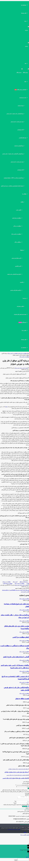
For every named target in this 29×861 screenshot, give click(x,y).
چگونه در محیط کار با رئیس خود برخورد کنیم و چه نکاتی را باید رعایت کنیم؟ (15, 666)
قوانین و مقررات (20, 306)
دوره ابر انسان (21, 105)
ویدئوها (22, 250)
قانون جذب (18, 210)
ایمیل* (15, 803)
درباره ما (24, 298)
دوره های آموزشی (22, 138)
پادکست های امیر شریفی (15, 290)
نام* (15, 801)
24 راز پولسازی (20, 130)
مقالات (22, 202)
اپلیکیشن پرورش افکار (20, 89)
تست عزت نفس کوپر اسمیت (20, 314)
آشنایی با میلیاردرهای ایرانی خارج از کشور (16, 657)
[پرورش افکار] (22, 72)
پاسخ (27, 857)
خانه (25, 81)
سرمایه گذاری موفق (24, 582)
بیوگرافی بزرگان (18, 242)
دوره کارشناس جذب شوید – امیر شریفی (15, 114)
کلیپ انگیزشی (18, 266)
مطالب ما (24, 194)
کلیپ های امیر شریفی (16, 258)
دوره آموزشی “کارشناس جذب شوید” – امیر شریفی (13, 154)
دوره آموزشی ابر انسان (19, 146)
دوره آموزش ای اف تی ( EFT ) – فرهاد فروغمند (14, 178)
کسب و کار (15, 582)
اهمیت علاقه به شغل (22, 698)
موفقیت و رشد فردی (16, 218)
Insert (16, 860)
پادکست (22, 282)
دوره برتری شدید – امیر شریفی (17, 122)
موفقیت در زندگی (17, 226)
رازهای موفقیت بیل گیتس (20, 637)
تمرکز (6, 407)
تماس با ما (24, 330)
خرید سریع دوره (22, 97)
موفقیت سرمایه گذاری (7, 583)
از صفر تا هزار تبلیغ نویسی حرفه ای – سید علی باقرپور (12, 186)
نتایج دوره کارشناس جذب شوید (14, 274)
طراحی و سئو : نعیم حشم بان (14, 829)
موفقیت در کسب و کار (16, 234)
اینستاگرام (22, 322)
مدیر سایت (17, 368)
